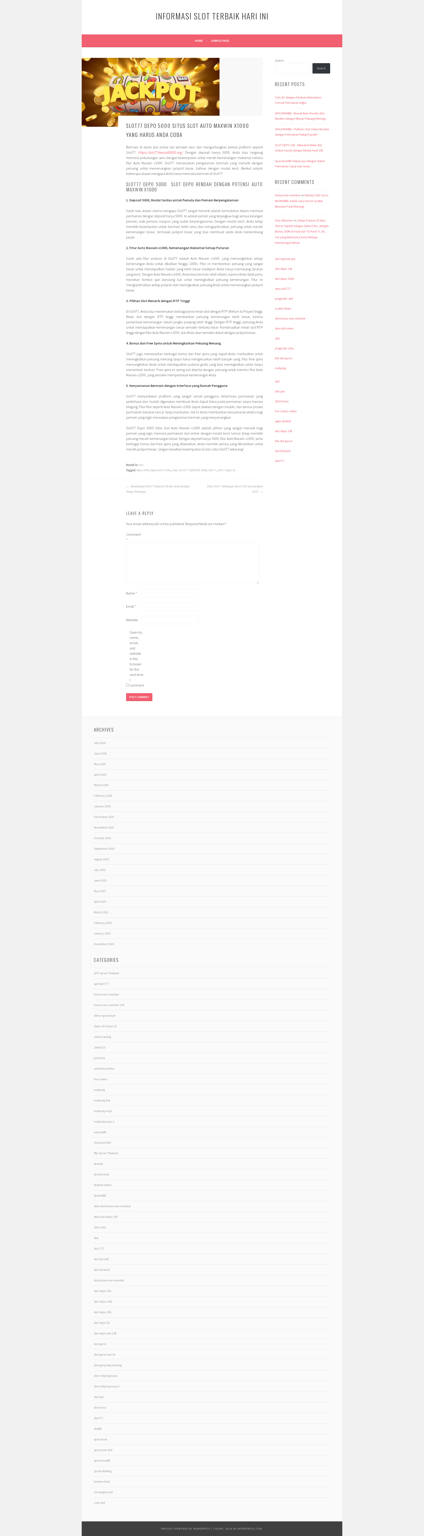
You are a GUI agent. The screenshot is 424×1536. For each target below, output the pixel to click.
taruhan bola (102, 1481)
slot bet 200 (101, 1259)
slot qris (280, 391)
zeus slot (99, 1503)
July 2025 (100, 870)
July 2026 (100, 743)
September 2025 (104, 849)
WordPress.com (250, 1528)
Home (199, 41)
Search (279, 60)
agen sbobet (283, 421)
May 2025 (100, 891)
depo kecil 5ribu (161, 470)
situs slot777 (283, 289)
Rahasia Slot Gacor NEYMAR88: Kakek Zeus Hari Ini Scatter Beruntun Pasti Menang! (301, 200)
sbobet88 (100, 1195)
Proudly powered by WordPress (185, 1528)
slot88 (98, 1429)
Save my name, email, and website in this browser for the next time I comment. (137, 658)
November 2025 (104, 827)
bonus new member (287, 195)
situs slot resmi (284, 328)
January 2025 (102, 933)
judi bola (99, 1058)
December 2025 (104, 817)
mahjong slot (102, 1100)
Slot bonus (281, 401)
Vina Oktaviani (284, 220)
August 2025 (101, 859)
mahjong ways (103, 1111)
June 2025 (100, 880)
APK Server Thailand (106, 973)
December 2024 (104, 944)
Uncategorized (103, 1492)
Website (132, 620)
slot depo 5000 (284, 279)
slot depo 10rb (103, 1301)
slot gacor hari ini (104, 1354)
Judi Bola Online (104, 1069)
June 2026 (100, 753)
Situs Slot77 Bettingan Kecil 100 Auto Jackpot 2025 (235, 489)
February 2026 (103, 796)
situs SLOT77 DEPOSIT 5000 (189, 470)
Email (131, 606)
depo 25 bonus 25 (105, 1026)
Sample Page (220, 41)
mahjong (280, 368)
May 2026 (100, 764)
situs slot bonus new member (112, 1206)
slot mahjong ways (105, 1376)
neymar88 (100, 1132)
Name (131, 593)
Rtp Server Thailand (106, 1153)
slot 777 (99, 1248)
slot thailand (282, 451)
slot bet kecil (102, 1270)
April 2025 (100, 902)
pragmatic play (284, 348)
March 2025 (101, 912)
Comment (133, 537)
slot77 (212, 470)
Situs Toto (100, 1227)
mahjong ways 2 (104, 1122)
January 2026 (102, 806)
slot (141, 465)
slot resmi (100, 1407)
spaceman (100, 1439)
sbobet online (102, 1185)
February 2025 (103, 923)
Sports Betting (103, 1471)
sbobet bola (101, 1174)
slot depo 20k (102, 1312)
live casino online (286, 411)
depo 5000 (142, 470)
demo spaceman (104, 1016)
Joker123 (99, 1047)
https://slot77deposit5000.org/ (160, 152)
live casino (100, 1079)
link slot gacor (283, 358)
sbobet (98, 1164)
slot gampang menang (108, 1365)
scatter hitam (283, 308)
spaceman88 (102, 1460)
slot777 (279, 461)
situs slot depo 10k (105, 1217)
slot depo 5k (102, 1323)
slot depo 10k (283, 269)
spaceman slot (103, 1450)
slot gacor (100, 1344)
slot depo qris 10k (105, 1333)
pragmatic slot (284, 299)
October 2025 (102, 838)
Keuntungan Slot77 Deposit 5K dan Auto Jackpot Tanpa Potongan (158, 489)
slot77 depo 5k (226, 470)
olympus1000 (102, 1142)
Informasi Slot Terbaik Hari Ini (212, 16)
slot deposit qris (285, 259)
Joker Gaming (102, 1037)
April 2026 (100, 775)
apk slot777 (101, 984)
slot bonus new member (290, 318)
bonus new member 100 (109, 1005)
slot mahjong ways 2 (106, 1386)
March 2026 (101, 785)
